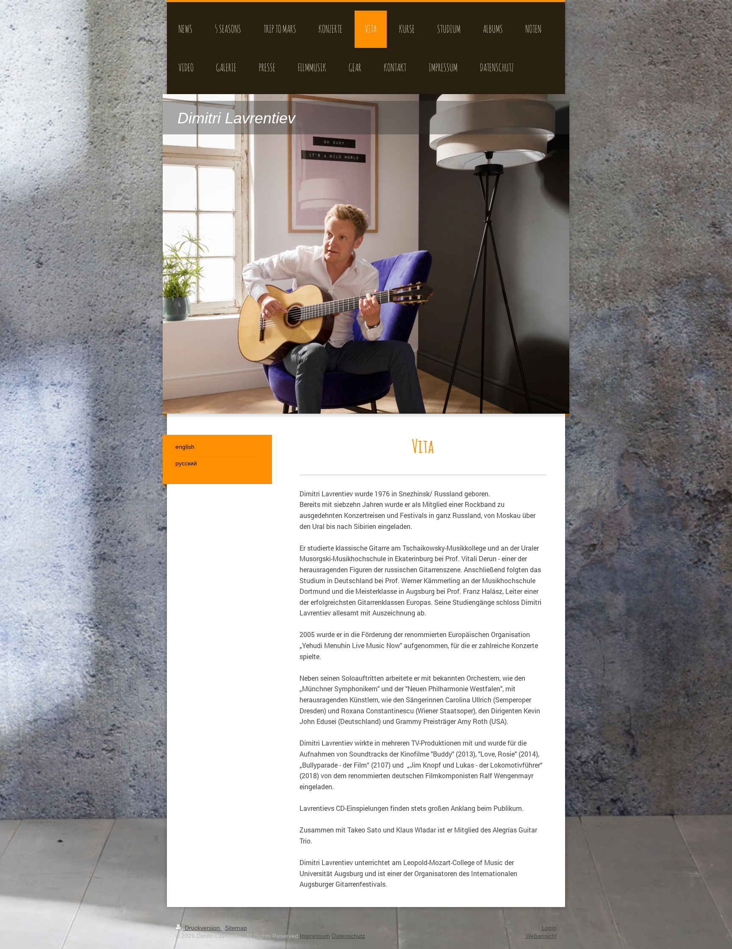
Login (549, 927)
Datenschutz (348, 935)
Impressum (315, 935)
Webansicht (541, 935)
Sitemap (236, 927)
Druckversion (202, 927)
